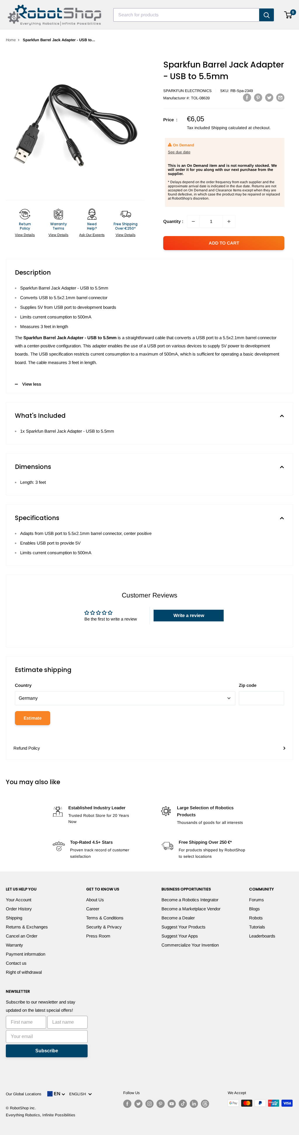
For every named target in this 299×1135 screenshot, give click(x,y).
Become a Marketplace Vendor (190, 908)
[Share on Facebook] (247, 97)
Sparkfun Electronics (187, 91)
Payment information (25, 954)
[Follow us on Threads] (205, 1104)
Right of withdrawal (24, 972)
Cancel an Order (21, 935)
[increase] (229, 221)
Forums (256, 899)
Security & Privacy (104, 926)
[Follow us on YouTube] (172, 1104)
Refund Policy (26, 748)
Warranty (14, 944)
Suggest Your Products (183, 926)
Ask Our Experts (92, 235)
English (78, 1094)
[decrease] (193, 221)
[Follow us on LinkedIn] (194, 1104)
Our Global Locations (23, 1094)
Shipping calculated (229, 127)
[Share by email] (280, 97)
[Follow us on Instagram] (149, 1104)
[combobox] (186, 15)
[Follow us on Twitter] (138, 1104)
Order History (19, 908)
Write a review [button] (188, 615)
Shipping (14, 917)
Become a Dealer (178, 917)
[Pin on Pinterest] (258, 97)
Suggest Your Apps (179, 935)
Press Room (98, 935)
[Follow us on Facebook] (127, 1104)
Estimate (32, 717)
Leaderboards (262, 935)
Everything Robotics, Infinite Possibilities (40, 1115)
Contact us (16, 963)
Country (23, 685)
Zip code (247, 685)
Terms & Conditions (105, 917)
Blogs (254, 908)
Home (11, 40)
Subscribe (46, 1050)
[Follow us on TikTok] (183, 1104)
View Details (25, 235)
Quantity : (173, 221)
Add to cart (224, 242)
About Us (95, 899)
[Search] (266, 14)
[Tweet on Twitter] (269, 97)
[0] (288, 14)
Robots (256, 917)
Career (92, 908)
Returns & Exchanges (27, 926)
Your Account (18, 899)
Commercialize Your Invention (190, 944)
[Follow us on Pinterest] (161, 1104)
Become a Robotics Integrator (189, 899)
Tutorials (257, 926)
